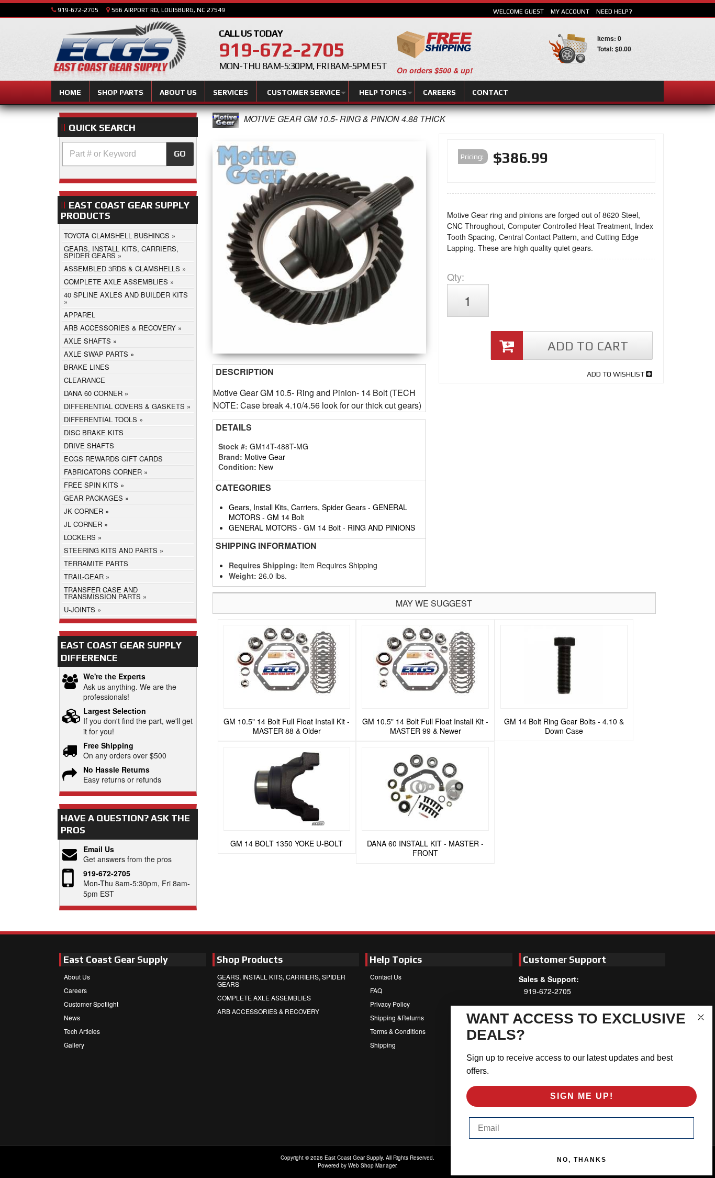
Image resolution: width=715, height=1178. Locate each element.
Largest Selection (114, 711)
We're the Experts (114, 676)
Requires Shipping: (263, 565)
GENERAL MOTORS (263, 527)
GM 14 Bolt (285, 517)
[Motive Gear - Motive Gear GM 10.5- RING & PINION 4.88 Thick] (226, 124)
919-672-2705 (106, 873)
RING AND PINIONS (381, 527)
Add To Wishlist (616, 374)
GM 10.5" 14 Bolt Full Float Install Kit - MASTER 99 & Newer (425, 726)
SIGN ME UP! (581, 1096)
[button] (128, 154)
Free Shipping (108, 746)
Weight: (242, 575)
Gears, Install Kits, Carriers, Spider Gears (297, 507)
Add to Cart (588, 346)
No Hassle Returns (116, 770)
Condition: (237, 466)
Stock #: (234, 446)
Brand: (230, 457)
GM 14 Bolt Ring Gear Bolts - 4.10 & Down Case (564, 726)
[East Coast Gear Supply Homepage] (118, 50)
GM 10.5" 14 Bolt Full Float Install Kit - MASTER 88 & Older (287, 726)
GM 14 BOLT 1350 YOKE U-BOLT (286, 843)
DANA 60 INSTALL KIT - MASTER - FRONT (425, 848)
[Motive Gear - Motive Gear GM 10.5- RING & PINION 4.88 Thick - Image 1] (319, 250)
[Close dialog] (701, 1017)
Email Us (98, 849)
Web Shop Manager (372, 1165)
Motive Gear (264, 457)
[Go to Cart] (568, 68)
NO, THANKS (582, 1159)
